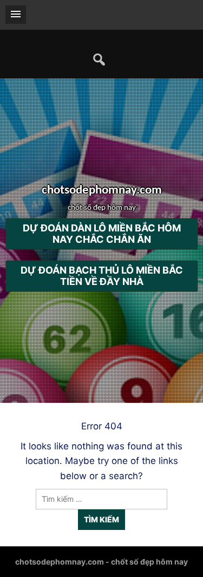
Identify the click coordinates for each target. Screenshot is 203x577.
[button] (15, 14)
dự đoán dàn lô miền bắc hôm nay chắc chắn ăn (102, 234)
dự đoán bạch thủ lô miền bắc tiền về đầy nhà (102, 276)
